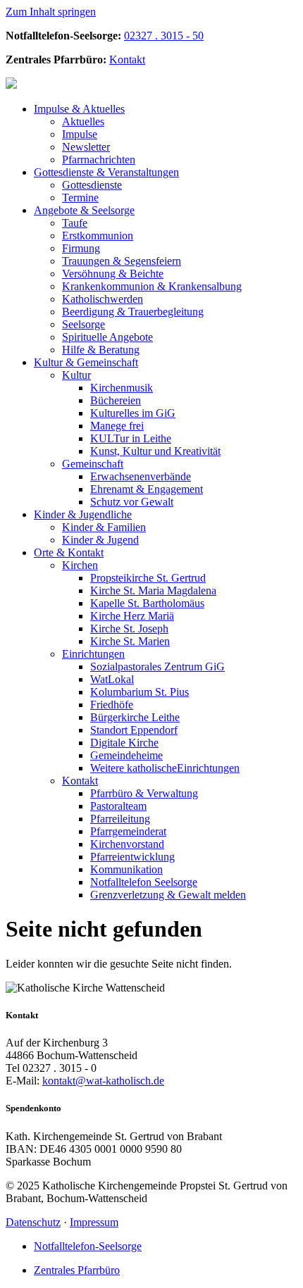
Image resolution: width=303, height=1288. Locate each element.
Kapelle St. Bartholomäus (147, 603)
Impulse (79, 134)
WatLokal (112, 679)
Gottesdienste (92, 185)
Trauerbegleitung (133, 312)
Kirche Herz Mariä (132, 616)
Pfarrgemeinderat (128, 831)
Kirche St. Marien (130, 641)
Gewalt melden (168, 895)
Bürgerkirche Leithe (135, 717)
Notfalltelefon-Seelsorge (88, 1246)
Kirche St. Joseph (129, 628)
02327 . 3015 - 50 (164, 36)
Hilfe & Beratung (101, 350)
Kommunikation (126, 869)
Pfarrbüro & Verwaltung (144, 793)
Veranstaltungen (106, 172)
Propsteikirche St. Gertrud (148, 578)
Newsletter (86, 147)
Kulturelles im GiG (132, 413)
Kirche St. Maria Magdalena (153, 590)
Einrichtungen (93, 654)
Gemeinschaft (86, 362)
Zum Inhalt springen (51, 12)
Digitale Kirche (124, 743)
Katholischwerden (102, 299)
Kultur (76, 375)
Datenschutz (33, 1222)
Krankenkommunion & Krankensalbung (152, 286)
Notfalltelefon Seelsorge (143, 882)
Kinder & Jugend (100, 540)
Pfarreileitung (120, 819)
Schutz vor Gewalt (131, 502)
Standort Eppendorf (134, 730)
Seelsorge (84, 210)
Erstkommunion (97, 236)
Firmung (81, 248)
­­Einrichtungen (165, 768)
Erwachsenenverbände (140, 476)
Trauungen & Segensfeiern (121, 261)
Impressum (94, 1222)
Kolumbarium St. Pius (139, 692)
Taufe (74, 223)
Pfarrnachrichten (98, 159)
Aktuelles (79, 109)
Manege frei (117, 426)
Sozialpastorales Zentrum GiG (157, 667)
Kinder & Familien (104, 527)
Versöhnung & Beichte (112, 274)
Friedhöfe (111, 705)
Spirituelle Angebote (107, 337)
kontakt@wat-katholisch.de (103, 1081)
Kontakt (127, 59)
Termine (80, 198)
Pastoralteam (118, 806)
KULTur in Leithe (130, 438)
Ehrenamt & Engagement (146, 489)
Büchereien (115, 400)
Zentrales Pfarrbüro (77, 1270)
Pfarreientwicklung (132, 857)
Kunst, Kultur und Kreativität (155, 451)
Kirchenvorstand (127, 844)
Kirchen (80, 565)
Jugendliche (83, 514)
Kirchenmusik (121, 388)
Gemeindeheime (126, 755)
